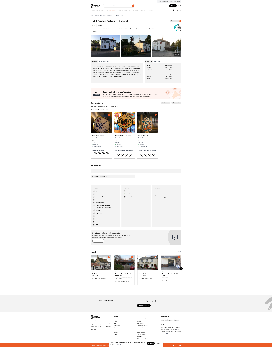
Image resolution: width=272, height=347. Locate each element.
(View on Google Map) (112, 28)
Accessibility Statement (142, 325)
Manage (158, 343)
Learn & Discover (165, 1)
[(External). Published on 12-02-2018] (124, 270)
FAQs (95, 327)
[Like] (95, 153)
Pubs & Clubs (117, 325)
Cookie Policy (140, 330)
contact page (102, 327)
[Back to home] (95, 6)
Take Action (116, 327)
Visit (115, 323)
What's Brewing (141, 338)
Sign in (179, 5)
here (178, 320)
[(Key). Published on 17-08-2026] (171, 270)
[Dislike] (103, 153)
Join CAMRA (117, 319)
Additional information (104, 61)
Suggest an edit (98, 241)
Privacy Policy (140, 323)
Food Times (157, 61)
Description (94, 61)
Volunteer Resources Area (175, 1)
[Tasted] (107, 153)
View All (179, 251)
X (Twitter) (153, 28)
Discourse (139, 336)
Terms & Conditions (141, 334)
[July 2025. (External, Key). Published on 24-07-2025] (101, 270)
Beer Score (175, 20)
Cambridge (109, 15)
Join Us (173, 5)
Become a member (126, 170)
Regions (97, 15)
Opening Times (148, 61)
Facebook (94, 31)
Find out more (146, 96)
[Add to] (180, 21)
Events (115, 330)
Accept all (151, 343)
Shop (160, 1)
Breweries (116, 332)
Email (133, 28)
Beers (115, 334)
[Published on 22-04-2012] (147, 270)
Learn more (118, 344)
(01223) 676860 (124, 28)
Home (92, 15)
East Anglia (102, 15)
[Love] (99, 153)
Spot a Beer (177, 102)
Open (100, 25)
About (115, 321)
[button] (181, 268)
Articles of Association (142, 327)
